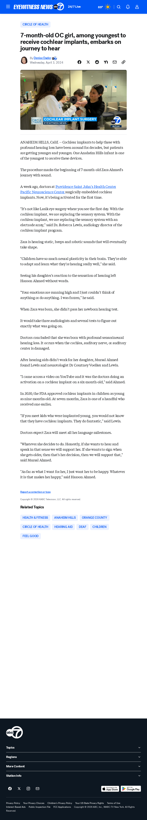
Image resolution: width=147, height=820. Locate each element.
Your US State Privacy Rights (89, 803)
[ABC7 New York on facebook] (10, 789)
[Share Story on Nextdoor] (106, 62)
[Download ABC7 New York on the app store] (110, 789)
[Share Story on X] (88, 62)
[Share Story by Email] (114, 62)
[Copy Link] (123, 62)
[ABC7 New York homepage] (39, 7)
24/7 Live (74, 7)
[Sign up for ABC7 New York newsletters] (37, 789)
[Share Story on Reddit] (97, 62)
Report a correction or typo (35, 492)
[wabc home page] (14, 732)
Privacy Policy (13, 803)
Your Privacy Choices (33, 803)
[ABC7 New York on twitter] (19, 789)
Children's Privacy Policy (59, 803)
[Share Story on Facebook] (79, 62)
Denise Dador (42, 58)
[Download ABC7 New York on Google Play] (131, 789)
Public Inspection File (39, 807)
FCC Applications (62, 807)
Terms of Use (113, 803)
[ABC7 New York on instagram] (28, 789)
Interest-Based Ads (16, 807)
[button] (8, 6)
